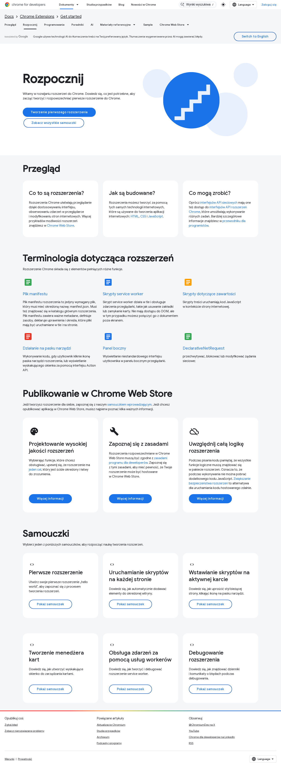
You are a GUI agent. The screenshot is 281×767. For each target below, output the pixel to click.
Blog (121, 4)
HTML (135, 216)
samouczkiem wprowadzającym (129, 405)
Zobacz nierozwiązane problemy (24, 731)
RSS (191, 743)
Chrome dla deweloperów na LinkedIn (212, 737)
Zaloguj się (269, 4)
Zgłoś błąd (11, 724)
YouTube (194, 731)
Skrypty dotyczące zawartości (209, 294)
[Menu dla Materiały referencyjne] (135, 24)
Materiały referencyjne (115, 24)
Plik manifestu (35, 294)
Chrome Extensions (37, 16)
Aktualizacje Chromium (111, 724)
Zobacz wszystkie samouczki (54, 123)
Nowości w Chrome (143, 4)
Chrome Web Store (172, 24)
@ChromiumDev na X (202, 724)
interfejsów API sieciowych (218, 203)
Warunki (9, 758)
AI (92, 24)
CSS (143, 216)
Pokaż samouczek (50, 604)
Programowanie (54, 24)
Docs (9, 16)
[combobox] (198, 4)
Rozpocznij (30, 24)
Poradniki (77, 24)
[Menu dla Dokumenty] (78, 4)
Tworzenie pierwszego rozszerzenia (59, 112)
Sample (148, 24)
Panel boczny (114, 348)
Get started (70, 16)
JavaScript (155, 216)
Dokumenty (66, 4)
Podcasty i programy (109, 743)
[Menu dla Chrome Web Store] (189, 24)
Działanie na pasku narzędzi (47, 348)
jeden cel (35, 470)
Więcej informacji (50, 499)
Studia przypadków (99, 4)
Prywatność (25, 758)
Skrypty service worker (123, 294)
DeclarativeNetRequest (203, 348)
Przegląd (10, 24)
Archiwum (103, 737)
